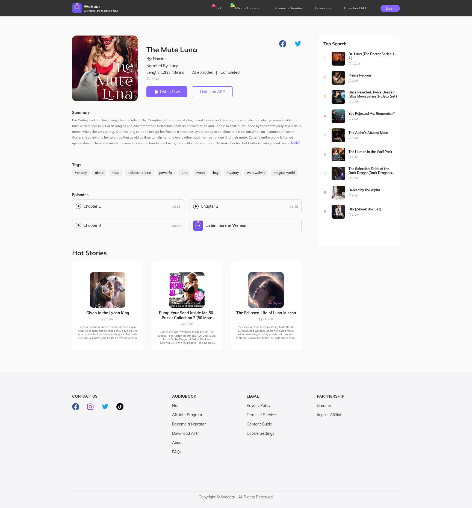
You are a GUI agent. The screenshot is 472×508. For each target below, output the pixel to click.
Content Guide (259, 424)
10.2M (356, 63)
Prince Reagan (360, 75)
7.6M (355, 119)
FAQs (177, 452)
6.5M (355, 138)
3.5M (355, 195)
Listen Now (170, 91)
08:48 (294, 206)
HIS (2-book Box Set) (365, 209)
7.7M (355, 101)
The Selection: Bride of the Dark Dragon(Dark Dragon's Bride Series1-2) (370, 171)
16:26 (176, 206)
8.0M (355, 80)
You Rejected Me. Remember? (372, 113)
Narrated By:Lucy (162, 65)
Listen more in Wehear (226, 225)
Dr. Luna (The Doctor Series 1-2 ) (372, 56)
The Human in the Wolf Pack (370, 152)
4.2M (355, 178)
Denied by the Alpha (364, 190)
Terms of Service (261, 414)
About (177, 442)
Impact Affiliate (330, 414)
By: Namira (156, 58)
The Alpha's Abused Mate (368, 133)
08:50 (176, 226)
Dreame (324, 405)
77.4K (155, 79)
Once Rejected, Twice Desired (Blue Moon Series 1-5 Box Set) (373, 94)
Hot (218, 8)
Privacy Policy (258, 405)
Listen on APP (212, 91)
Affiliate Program (247, 8)
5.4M (355, 157)
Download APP (185, 433)
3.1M (355, 214)
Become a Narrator (287, 8)
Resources (323, 8)
